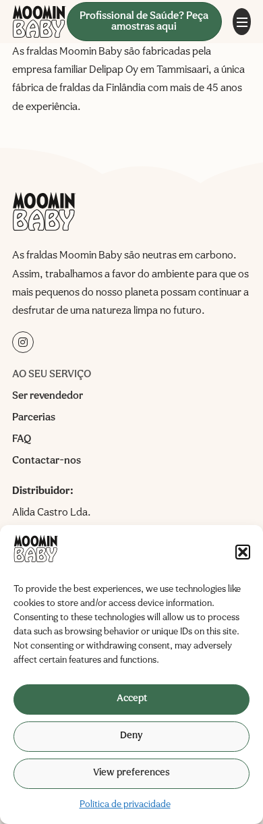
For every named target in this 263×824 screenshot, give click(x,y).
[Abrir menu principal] (242, 21)
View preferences (131, 773)
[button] (243, 552)
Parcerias (33, 417)
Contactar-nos (46, 461)
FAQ (21, 439)
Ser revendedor (47, 396)
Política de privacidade (125, 804)
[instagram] (23, 342)
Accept (132, 699)
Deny (131, 736)
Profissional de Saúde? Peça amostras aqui (144, 21)
